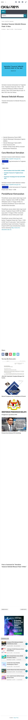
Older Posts (23, 609)
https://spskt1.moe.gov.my (13, 159)
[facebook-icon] (16, 2)
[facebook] (3, 354)
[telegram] (18, 354)
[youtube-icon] (19, 2)
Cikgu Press (15, 717)
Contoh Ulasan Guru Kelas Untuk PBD (16, 669)
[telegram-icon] (22, 2)
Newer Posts (5, 609)
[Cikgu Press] (10, 7)
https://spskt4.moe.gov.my (13, 184)
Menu (3, 11)
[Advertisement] (14, 46)
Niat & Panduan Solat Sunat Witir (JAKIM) (14, 170)
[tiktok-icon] (26, 2)
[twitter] (6, 354)
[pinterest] (10, 354)
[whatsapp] (14, 354)
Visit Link (5, 161)
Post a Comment (18, 29)
